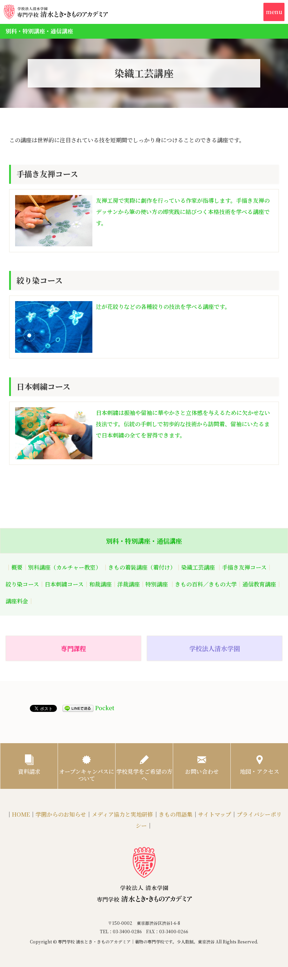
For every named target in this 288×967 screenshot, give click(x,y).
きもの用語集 (175, 814)
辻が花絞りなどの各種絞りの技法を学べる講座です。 (163, 307)
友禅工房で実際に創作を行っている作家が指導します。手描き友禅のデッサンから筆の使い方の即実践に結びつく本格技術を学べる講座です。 (183, 211)
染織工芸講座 (198, 567)
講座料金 (17, 601)
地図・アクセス (259, 771)
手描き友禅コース (244, 567)
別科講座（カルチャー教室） (64, 567)
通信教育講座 (259, 584)
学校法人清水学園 (214, 648)
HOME (21, 814)
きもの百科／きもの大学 (206, 584)
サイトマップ (214, 814)
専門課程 (73, 648)
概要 (16, 567)
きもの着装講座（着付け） (142, 567)
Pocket (104, 708)
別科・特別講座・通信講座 (144, 540)
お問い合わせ (202, 771)
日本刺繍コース (64, 584)
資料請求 (29, 771)
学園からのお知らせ (60, 814)
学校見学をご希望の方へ (144, 774)
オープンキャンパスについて (86, 774)
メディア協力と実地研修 (122, 814)
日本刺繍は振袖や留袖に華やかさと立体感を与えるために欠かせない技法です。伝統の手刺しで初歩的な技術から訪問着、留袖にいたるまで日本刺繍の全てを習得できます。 (183, 424)
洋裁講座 (128, 584)
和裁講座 (100, 584)
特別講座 (156, 584)
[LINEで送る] (78, 708)
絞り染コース (22, 584)
